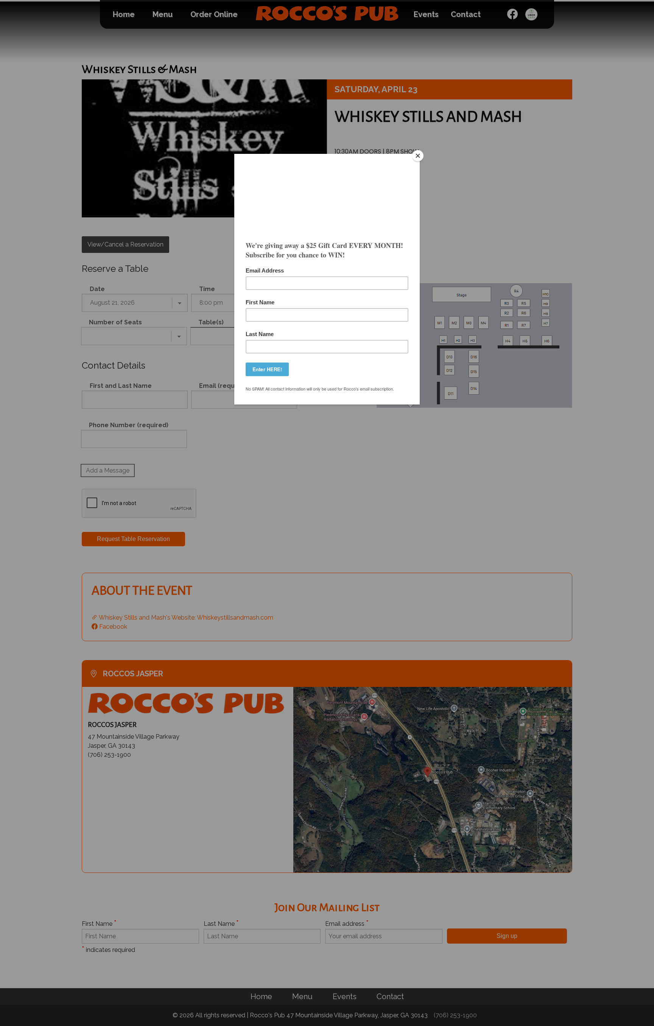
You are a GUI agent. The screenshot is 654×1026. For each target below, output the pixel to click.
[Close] (418, 155)
